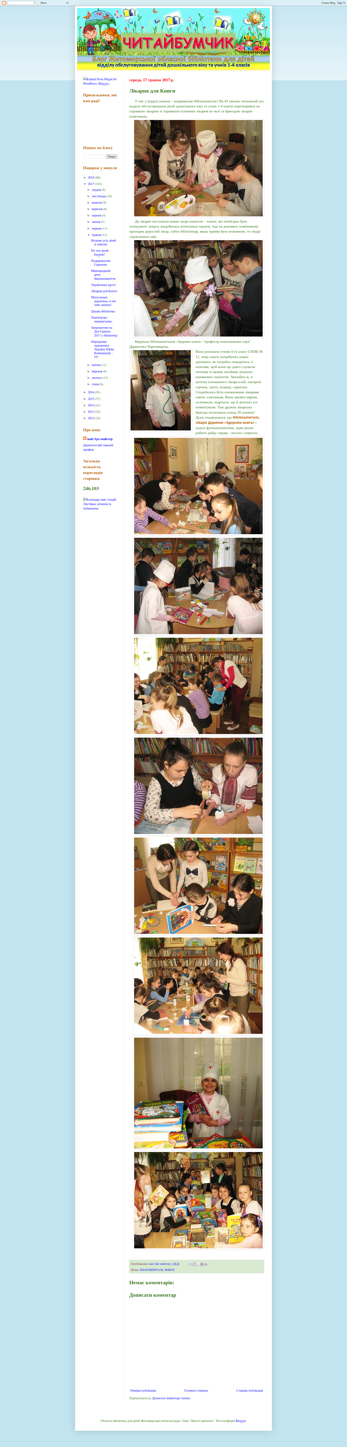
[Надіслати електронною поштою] (191, 1264)
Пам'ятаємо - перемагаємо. (101, 319)
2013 (91, 411)
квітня (96, 365)
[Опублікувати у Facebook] (202, 1264)
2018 (91, 177)
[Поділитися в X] (198, 1264)
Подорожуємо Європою (100, 262)
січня (96, 384)
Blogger (241, 1421)
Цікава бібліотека (103, 311)
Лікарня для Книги (104, 291)
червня (97, 228)
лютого (97, 377)
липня (96, 222)
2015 (91, 399)
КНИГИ (169, 1270)
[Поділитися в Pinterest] (206, 1264)
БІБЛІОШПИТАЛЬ (151, 1270)
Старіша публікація (249, 1390)
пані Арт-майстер (100, 439)
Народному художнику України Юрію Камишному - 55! (102, 349)
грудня (97, 189)
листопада (99, 196)
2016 (91, 392)
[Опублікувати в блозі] (194, 1264)
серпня (97, 215)
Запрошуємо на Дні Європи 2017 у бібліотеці (104, 331)
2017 (91, 184)
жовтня (97, 202)
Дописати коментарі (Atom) (171, 1398)
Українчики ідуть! (103, 285)
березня (97, 371)
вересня (97, 209)
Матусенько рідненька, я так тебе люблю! (103, 301)
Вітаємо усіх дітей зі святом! (103, 242)
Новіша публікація (143, 1390)
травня (97, 235)
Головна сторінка (196, 1390)
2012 (91, 418)
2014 (91, 405)
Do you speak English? (100, 252)
